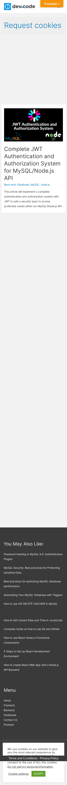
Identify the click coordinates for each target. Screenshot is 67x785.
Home (7, 700)
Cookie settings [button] (18, 774)
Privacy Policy (49, 758)
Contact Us (10, 719)
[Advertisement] (33, 69)
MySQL (35, 184)
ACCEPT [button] (38, 773)
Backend (9, 710)
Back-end (10, 184)
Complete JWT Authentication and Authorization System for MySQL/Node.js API (32, 163)
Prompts (9, 724)
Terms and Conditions (23, 758)
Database (23, 184)
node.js (45, 184)
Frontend (9, 705)
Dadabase (10, 715)
